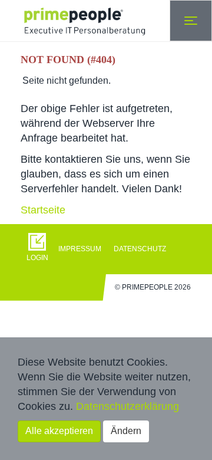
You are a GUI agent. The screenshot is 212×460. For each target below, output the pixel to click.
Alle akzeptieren (59, 431)
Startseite (43, 210)
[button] (39, 249)
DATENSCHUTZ (140, 249)
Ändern (126, 431)
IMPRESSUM (79, 249)
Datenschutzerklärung (127, 406)
